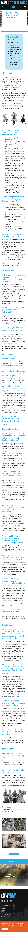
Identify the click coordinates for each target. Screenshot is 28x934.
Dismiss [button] (5, 929)
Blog (24, 876)
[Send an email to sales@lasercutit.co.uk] (13, 7)
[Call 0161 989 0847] (3, 7)
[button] (2, 887)
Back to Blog (14, 854)
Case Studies (9, 27)
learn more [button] (19, 925)
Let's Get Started (10, 876)
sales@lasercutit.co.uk (8, 916)
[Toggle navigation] (25, 7)
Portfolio (19, 876)
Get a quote (14, 861)
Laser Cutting (17, 27)
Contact (6, 876)
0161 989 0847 (6, 914)
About (14, 876)
